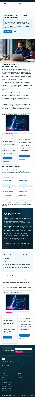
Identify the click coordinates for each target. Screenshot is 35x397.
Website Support (5, 375)
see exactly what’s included (19, 204)
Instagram (23, 358)
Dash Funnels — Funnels (6, 388)
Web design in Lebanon (7, 195)
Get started (26, 0)
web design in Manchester (20, 172)
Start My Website (8, 31)
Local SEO (4, 377)
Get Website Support (24, 335)
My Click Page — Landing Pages (8, 390)
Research (20, 377)
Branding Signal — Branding (7, 386)
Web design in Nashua (23, 180)
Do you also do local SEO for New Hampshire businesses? (14, 292)
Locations (7, 10)
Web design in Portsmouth (8, 191)
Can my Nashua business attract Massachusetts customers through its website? (16, 283)
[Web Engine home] (3, 359)
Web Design (4, 373)
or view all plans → (6, 340)
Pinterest (31, 358)
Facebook (19, 358)
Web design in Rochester (7, 187)
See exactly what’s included (23, 114)
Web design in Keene (23, 187)
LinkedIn (27, 358)
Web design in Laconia (23, 191)
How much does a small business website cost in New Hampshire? (15, 279)
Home (4, 10)
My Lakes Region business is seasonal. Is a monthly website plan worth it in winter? (17, 288)
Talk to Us (16, 31)
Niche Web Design (5, 379)
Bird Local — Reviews (6, 384)
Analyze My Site (19, 351)
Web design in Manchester (8, 180)
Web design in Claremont (23, 195)
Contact (19, 375)
